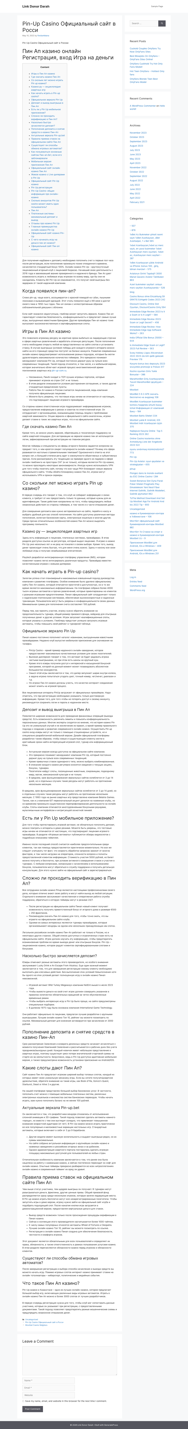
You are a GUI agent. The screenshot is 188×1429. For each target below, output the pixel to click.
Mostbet (134, 389)
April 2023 (135, 163)
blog (132, 292)
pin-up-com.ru (59, 370)
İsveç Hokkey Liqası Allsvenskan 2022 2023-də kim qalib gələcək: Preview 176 (147, 356)
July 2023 (135, 150)
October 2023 (137, 137)
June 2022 (135, 189)
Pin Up (133, 457)
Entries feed (136, 581)
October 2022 (137, 172)
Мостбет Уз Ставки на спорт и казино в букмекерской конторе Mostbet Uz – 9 (147, 535)
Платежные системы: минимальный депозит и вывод (44, 216)
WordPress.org (137, 590)
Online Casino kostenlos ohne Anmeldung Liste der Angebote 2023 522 (146, 441)
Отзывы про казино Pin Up (45, 223)
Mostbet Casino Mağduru (36, 1325)
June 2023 (135, 154)
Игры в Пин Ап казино (43, 73)
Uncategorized (31, 1319)
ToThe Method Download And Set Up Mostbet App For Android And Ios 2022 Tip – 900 (147, 501)
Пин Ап (35, 210)
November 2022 (138, 167)
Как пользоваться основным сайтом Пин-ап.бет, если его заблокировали (46, 155)
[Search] (162, 23)
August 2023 (136, 145)
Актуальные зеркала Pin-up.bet (48, 135)
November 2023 (138, 132)
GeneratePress (111, 1425)
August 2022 (136, 180)
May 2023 (135, 159)
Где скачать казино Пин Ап (45, 77)
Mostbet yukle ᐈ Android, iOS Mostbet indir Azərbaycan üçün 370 (146, 423)
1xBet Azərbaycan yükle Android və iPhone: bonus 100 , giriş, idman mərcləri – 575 (146, 265)
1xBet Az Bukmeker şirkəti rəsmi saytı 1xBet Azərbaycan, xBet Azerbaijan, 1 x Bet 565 (146, 237)
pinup (132, 469)
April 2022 (135, 198)
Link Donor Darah (35, 6)
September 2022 (138, 176)
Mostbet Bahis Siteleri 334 (143, 415)
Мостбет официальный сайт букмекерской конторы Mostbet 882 (147, 524)
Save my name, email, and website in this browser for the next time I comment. (66, 1401)
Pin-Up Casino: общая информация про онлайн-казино (45, 194)
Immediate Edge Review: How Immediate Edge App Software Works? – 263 (145, 330)
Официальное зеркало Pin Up (47, 99)
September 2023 (138, 141)
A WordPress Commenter (143, 106)
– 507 (133, 226)
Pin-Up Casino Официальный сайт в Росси (44, 1322)
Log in (133, 577)
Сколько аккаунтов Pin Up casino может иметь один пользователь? (45, 203)
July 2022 (135, 185)
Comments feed (138, 586)
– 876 (133, 230)
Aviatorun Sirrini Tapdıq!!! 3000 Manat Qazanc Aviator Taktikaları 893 (147, 276)
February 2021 (137, 202)
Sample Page (157, 6)
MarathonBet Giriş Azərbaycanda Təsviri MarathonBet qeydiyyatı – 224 (147, 382)
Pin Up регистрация (41, 187)
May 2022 (135, 193)
